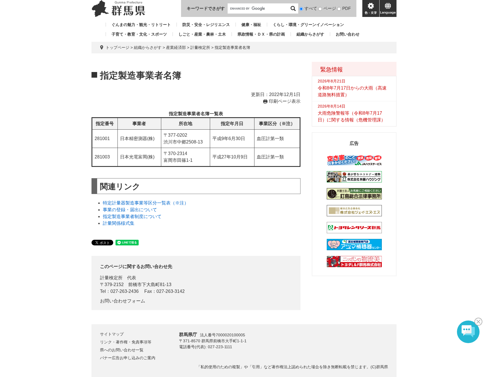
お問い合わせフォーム (122, 300)
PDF (346, 8)
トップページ (117, 47)
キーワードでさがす (206, 8)
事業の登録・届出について (130, 209)
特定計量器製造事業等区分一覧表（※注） (146, 203)
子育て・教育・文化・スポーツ (139, 34)
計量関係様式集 (118, 223)
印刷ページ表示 (284, 101)
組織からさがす (310, 34)
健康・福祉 (251, 25)
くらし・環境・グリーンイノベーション (308, 25)
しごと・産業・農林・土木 (202, 34)
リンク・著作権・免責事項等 (125, 342)
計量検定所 (200, 47)
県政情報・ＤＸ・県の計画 (261, 34)
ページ (329, 8)
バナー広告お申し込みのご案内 (127, 358)
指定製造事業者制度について (132, 216)
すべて (310, 8)
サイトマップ (112, 334)
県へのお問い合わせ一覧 (121, 350)
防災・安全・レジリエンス (206, 25)
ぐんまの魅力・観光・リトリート (141, 25)
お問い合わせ (348, 34)
